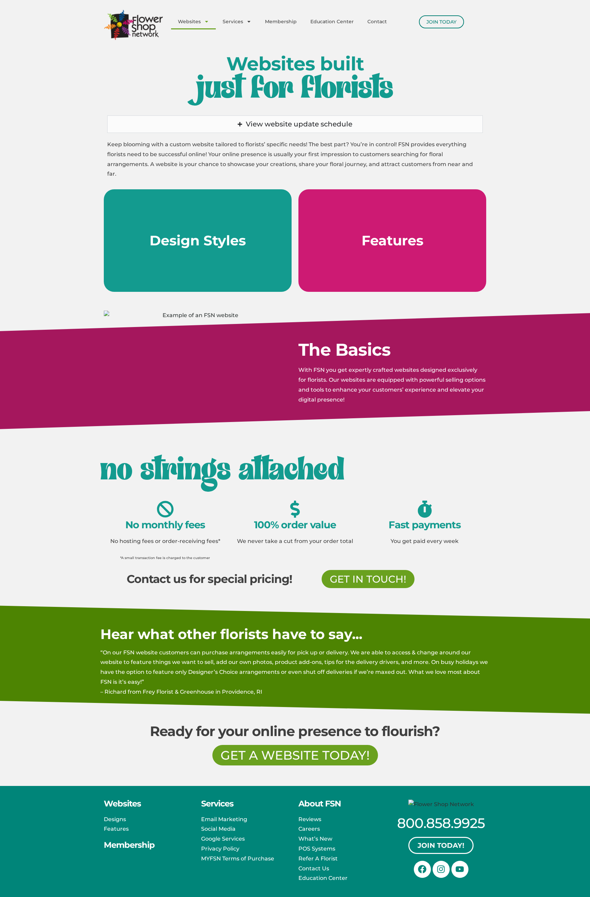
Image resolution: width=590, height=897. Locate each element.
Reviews (309, 819)
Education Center (332, 21)
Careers (309, 829)
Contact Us (313, 868)
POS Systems (316, 848)
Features (116, 829)
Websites (189, 21)
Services (233, 21)
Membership (281, 21)
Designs (115, 819)
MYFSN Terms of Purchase (237, 858)
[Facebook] (422, 869)
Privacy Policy (220, 848)
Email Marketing (224, 819)
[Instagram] (441, 869)
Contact (377, 21)
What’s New (315, 838)
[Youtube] (459, 869)
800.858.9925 (441, 823)
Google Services (223, 838)
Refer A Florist (318, 858)
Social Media (218, 829)
